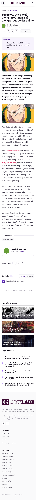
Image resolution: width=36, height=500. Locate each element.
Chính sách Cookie (7, 469)
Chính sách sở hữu (7, 466)
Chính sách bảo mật (7, 456)
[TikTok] (7, 423)
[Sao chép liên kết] (16, 31)
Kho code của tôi (7, 487)
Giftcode (4, 484)
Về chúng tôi (5, 433)
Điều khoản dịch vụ (7, 453)
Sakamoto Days (13, 151)
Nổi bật (22, 276)
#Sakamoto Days (8, 239)
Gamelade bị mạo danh (8, 475)
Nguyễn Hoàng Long (13, 25)
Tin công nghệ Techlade (9, 443)
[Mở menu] (3, 3)
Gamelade (5, 10)
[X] (12, 31)
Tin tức (4, 440)
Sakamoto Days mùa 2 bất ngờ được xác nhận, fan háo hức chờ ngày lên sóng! (18, 45)
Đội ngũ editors (6, 437)
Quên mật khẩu (6, 481)
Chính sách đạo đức (8, 459)
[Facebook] (8, 31)
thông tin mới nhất (9, 163)
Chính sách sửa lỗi (7, 463)
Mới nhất (30, 276)
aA (25, 31)
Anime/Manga (14, 10)
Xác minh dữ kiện (7, 472)
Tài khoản (4, 478)
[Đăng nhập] (32, 3)
